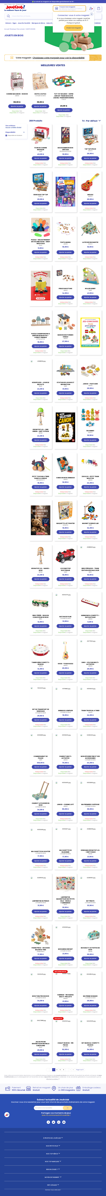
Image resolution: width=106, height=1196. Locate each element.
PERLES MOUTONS (65, 289)
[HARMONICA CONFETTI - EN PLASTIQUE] (90, 602)
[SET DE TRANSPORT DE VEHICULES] (40, 696)
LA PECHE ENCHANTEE (90, 243)
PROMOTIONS (20, 4)
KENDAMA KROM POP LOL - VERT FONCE (90, 852)
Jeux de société (24, 23)
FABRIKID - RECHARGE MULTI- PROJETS (65, 996)
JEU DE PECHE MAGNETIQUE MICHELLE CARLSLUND (40, 1044)
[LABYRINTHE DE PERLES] (40, 886)
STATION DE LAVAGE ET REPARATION (65, 384)
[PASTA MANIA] (65, 228)
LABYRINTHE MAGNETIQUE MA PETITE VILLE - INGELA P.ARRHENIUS (65, 900)
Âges (14, 23)
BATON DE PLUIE (65, 617)
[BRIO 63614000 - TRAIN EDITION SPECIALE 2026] (90, 555)
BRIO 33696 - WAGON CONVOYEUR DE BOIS (41, 617)
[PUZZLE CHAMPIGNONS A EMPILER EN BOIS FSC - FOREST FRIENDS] (40, 321)
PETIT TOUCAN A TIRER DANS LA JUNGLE (40, 478)
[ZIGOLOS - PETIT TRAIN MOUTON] (90, 463)
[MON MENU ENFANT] (65, 935)
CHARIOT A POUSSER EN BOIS (40, 805)
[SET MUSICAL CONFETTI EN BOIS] (90, 1029)
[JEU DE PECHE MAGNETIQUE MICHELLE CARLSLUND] (40, 1029)
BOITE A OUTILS (40, 94)
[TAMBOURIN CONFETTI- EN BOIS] (40, 649)
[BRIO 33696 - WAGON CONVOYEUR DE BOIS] (40, 602)
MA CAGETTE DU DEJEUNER (65, 852)
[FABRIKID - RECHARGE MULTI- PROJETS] (65, 982)
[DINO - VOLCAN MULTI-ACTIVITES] (90, 649)
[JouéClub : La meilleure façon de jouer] (15, 11)
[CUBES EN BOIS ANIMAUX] (65, 464)
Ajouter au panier (17, 106)
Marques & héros (38, 23)
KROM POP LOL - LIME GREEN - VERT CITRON (40, 431)
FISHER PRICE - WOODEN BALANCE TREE (41, 949)
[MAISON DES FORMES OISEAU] (65, 321)
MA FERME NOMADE (90, 997)
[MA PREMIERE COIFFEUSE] (90, 791)
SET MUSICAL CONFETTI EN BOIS (90, 1044)
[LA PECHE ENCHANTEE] (90, 228)
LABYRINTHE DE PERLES (40, 902)
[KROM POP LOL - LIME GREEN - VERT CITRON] (40, 416)
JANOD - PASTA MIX (90, 384)
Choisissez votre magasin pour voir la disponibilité (58, 57)
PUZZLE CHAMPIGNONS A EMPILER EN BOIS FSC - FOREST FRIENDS (40, 336)
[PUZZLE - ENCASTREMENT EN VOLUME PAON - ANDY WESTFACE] (40, 227)
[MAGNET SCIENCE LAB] (90, 510)
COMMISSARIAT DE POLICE (41, 758)
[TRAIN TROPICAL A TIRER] (90, 697)
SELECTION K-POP (9, 4)
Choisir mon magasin (73, 28)
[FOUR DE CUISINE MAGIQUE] (40, 135)
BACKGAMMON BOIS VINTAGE (65, 149)
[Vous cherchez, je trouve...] (8, 16)
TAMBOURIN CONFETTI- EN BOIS (41, 664)
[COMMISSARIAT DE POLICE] (40, 743)
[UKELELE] (90, 182)
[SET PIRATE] (90, 886)
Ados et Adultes (52, 23)
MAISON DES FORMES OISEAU (65, 336)
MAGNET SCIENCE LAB (90, 524)
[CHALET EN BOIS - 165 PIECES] (65, 1029)
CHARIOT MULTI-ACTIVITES (65, 758)
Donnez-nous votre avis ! (53, 1190)
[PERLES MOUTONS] (65, 276)
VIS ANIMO (90, 431)
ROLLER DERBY (90, 289)
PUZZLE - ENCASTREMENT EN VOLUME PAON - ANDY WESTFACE (40, 242)
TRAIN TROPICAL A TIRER (90, 711)
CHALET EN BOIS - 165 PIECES (65, 1044)
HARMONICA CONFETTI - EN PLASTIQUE (90, 617)
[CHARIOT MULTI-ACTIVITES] (65, 743)
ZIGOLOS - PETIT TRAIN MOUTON (90, 478)
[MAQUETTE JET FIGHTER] (65, 510)
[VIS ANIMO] (90, 417)
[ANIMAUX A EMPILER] (65, 697)
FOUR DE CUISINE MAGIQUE (40, 149)
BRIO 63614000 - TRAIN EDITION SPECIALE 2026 (90, 570)
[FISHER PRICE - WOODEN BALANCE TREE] (40, 935)
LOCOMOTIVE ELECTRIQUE (65, 570)
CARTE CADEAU (95, 23)
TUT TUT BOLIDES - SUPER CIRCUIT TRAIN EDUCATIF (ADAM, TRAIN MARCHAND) (63, 96)
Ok (67, 1108)
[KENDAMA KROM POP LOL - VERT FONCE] (90, 837)
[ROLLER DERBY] (90, 276)
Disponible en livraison (15, 135)
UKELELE (90, 195)
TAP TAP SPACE (90, 150)
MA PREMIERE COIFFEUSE (90, 805)
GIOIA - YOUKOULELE (65, 664)
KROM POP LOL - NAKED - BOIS (40, 570)
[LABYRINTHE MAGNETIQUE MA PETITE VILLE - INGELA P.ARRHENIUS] (65, 884)
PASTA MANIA (65, 243)
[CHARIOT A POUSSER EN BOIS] (40, 790)
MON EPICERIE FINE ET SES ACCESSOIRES (90, 758)
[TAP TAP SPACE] (90, 135)
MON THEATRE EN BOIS (40, 997)
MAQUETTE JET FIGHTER (65, 524)
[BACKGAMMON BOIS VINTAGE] (65, 135)
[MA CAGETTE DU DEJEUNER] (65, 837)
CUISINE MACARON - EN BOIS (17, 94)
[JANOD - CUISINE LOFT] (65, 791)
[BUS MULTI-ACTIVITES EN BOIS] (90, 935)
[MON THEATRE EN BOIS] (40, 982)
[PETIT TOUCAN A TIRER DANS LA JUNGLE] (40, 463)
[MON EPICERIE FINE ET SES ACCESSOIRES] (90, 743)
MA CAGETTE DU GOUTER (40, 852)
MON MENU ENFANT (65, 950)
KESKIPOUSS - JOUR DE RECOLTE (40, 384)
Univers (8, 23)
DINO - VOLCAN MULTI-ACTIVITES (90, 664)
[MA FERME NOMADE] (90, 982)
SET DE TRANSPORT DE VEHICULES (40, 711)
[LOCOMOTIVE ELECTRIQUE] (65, 555)
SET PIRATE (90, 902)
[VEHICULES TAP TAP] (40, 182)
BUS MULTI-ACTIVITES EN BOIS (90, 949)
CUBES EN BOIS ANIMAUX (65, 478)
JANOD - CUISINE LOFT (65, 805)
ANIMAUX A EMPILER (65, 711)
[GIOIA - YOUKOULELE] (65, 650)
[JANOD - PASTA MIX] (90, 370)
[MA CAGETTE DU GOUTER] (40, 838)
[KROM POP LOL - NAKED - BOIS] (40, 555)
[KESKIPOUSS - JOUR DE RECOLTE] (40, 369)
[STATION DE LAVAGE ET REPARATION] (65, 369)
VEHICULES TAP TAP (40, 195)
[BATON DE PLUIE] (65, 603)
